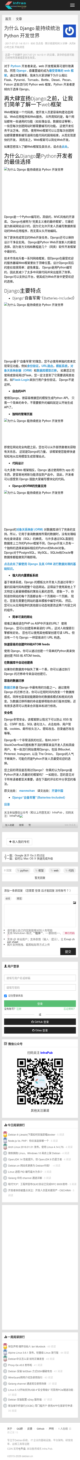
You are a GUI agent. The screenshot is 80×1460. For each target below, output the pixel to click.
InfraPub (14, 816)
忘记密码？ (70, 1008)
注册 (18, 1008)
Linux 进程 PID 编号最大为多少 (25, 1171)
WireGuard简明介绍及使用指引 (25, 1377)
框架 (41, 870)
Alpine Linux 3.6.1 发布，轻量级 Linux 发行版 (33, 1352)
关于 (9, 1428)
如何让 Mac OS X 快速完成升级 (34, 858)
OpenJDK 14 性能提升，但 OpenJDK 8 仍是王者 (35, 1159)
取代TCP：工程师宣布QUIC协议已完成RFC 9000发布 (37, 1184)
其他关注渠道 (40, 1110)
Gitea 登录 (41, 1030)
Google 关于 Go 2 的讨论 (30, 855)
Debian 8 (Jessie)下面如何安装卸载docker (31, 1134)
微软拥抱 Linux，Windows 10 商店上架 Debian (34, 1153)
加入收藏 (9, 825)
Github (40, 1428)
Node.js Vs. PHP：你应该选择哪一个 (28, 1140)
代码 (71, 870)
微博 (21, 825)
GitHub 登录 (41, 1022)
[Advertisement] (33, 1267)
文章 (19, 19)
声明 (51, 1428)
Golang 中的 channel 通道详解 (25, 1178)
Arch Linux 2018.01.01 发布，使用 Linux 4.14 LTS (36, 1147)
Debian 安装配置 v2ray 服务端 (25, 1399)
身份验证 (33, 366)
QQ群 (20, 1428)
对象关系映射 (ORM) (29, 529)
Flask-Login (21, 379)
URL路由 (47, 366)
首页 (8, 19)
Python (16, 66)
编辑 (7, 898)
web (55, 870)
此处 (64, 146)
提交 (68, 951)
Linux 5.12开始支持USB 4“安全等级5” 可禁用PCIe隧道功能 (40, 1389)
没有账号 (60, 890)
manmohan (27, 790)
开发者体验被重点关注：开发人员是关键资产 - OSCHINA (39, 1190)
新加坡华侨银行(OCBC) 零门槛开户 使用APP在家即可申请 (40, 1405)
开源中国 (57, 790)
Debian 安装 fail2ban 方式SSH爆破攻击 (30, 1371)
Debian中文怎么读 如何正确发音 (26, 1358)
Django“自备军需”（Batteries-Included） (39, 797)
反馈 (29, 1428)
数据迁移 (10, 687)
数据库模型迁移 (47, 370)
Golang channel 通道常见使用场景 (27, 1383)
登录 (37, 890)
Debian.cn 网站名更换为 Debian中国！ (29, 1165)
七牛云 (22, 1448)
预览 (19, 898)
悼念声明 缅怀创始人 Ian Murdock (26, 1346)
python (23, 870)
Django (21, 70)
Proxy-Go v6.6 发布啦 (20, 1365)
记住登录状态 (15, 995)
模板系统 (61, 366)
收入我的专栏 (20, 841)
